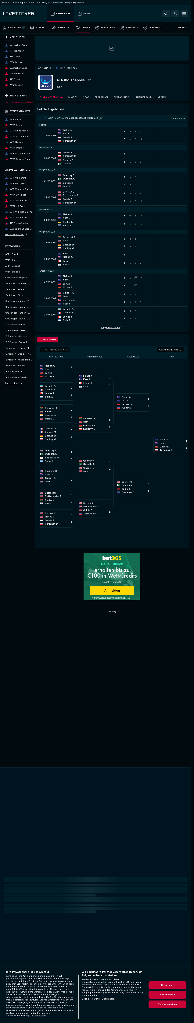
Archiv (161, 97)
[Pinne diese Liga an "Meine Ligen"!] (101, 118)
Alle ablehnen (167, 994)
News (86, 97)
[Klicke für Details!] (112, 135)
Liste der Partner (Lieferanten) (99, 998)
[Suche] (166, 13)
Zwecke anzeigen (167, 1004)
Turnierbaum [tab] (47, 339)
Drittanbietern (38, 1015)
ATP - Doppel (68, 68)
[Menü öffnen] (184, 13)
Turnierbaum (144, 97)
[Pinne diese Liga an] (89, 80)
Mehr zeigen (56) (14, 234)
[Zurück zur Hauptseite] (24, 13)
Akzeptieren (167, 985)
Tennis (46, 68)
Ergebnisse (101, 97)
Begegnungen (122, 97)
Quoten (72, 97)
